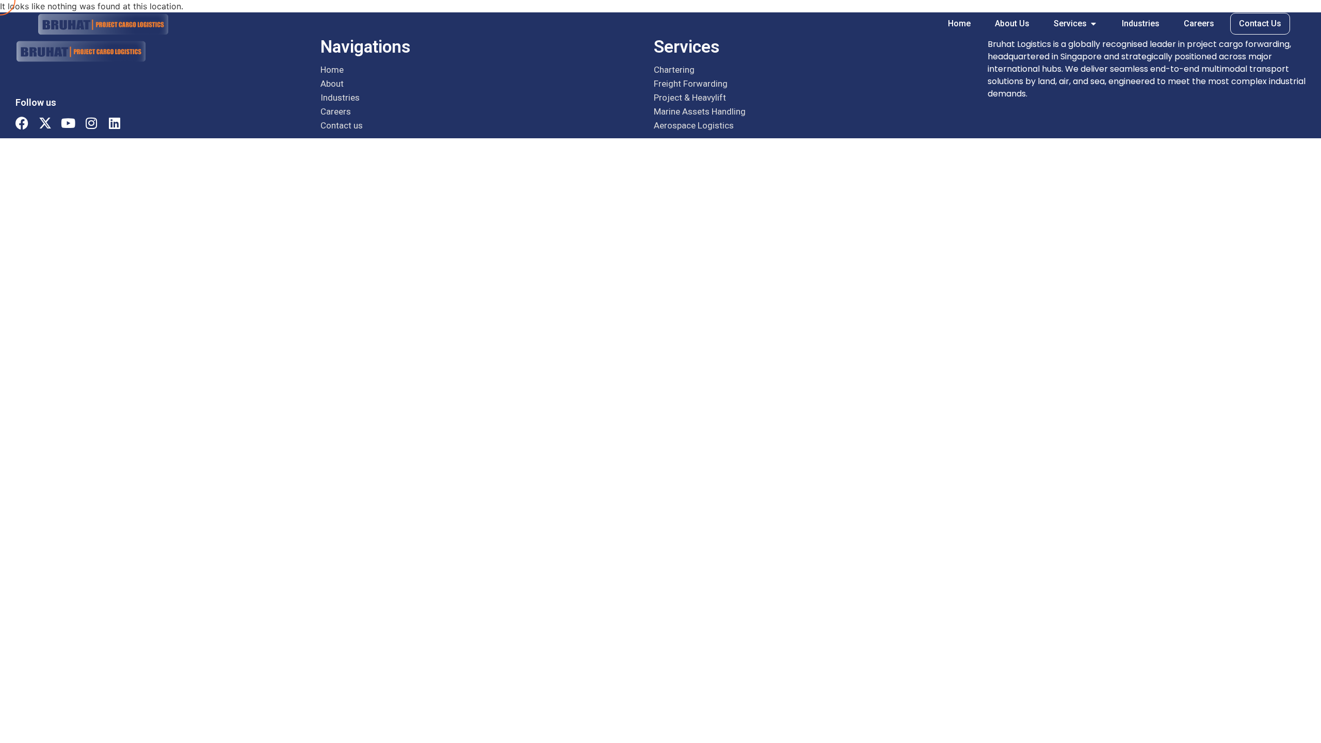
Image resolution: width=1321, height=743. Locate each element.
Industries (340, 97)
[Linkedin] (114, 122)
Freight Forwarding (691, 83)
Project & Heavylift (690, 97)
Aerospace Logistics (694, 125)
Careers (335, 111)
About (332, 83)
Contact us (341, 125)
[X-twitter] (45, 122)
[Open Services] (1093, 24)
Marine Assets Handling (700, 111)
